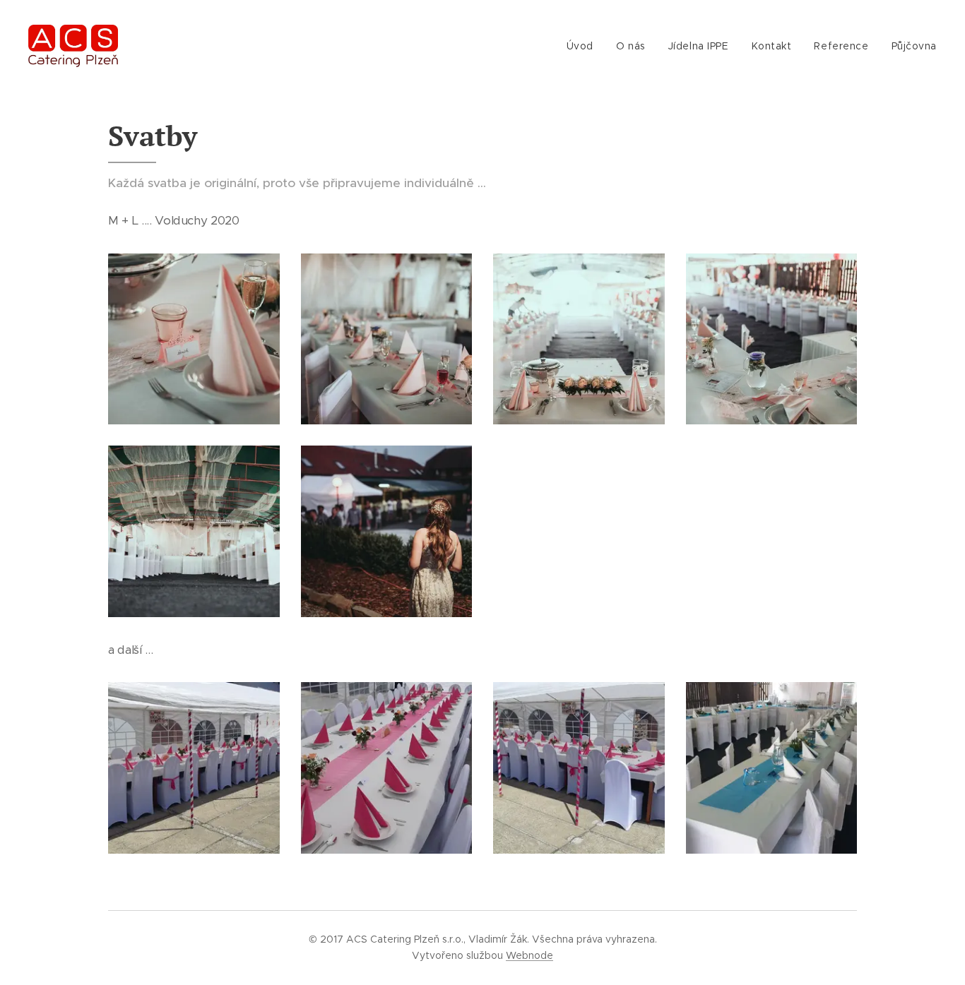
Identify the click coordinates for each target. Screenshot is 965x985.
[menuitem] (584, 46)
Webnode (529, 955)
